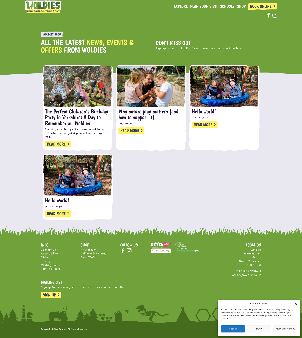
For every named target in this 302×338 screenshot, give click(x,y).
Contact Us (48, 250)
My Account (89, 250)
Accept (233, 329)
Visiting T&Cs (50, 265)
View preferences (285, 329)
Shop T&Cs (88, 257)
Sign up (161, 48)
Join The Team (50, 269)
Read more (56, 144)
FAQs (44, 257)
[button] (295, 303)
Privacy (46, 261)
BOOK (260, 6)
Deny (259, 329)
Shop (241, 6)
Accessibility (49, 253)
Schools (227, 6)
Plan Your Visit (204, 6)
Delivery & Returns (93, 253)
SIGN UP (49, 294)
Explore (181, 6)
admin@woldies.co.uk (246, 275)
